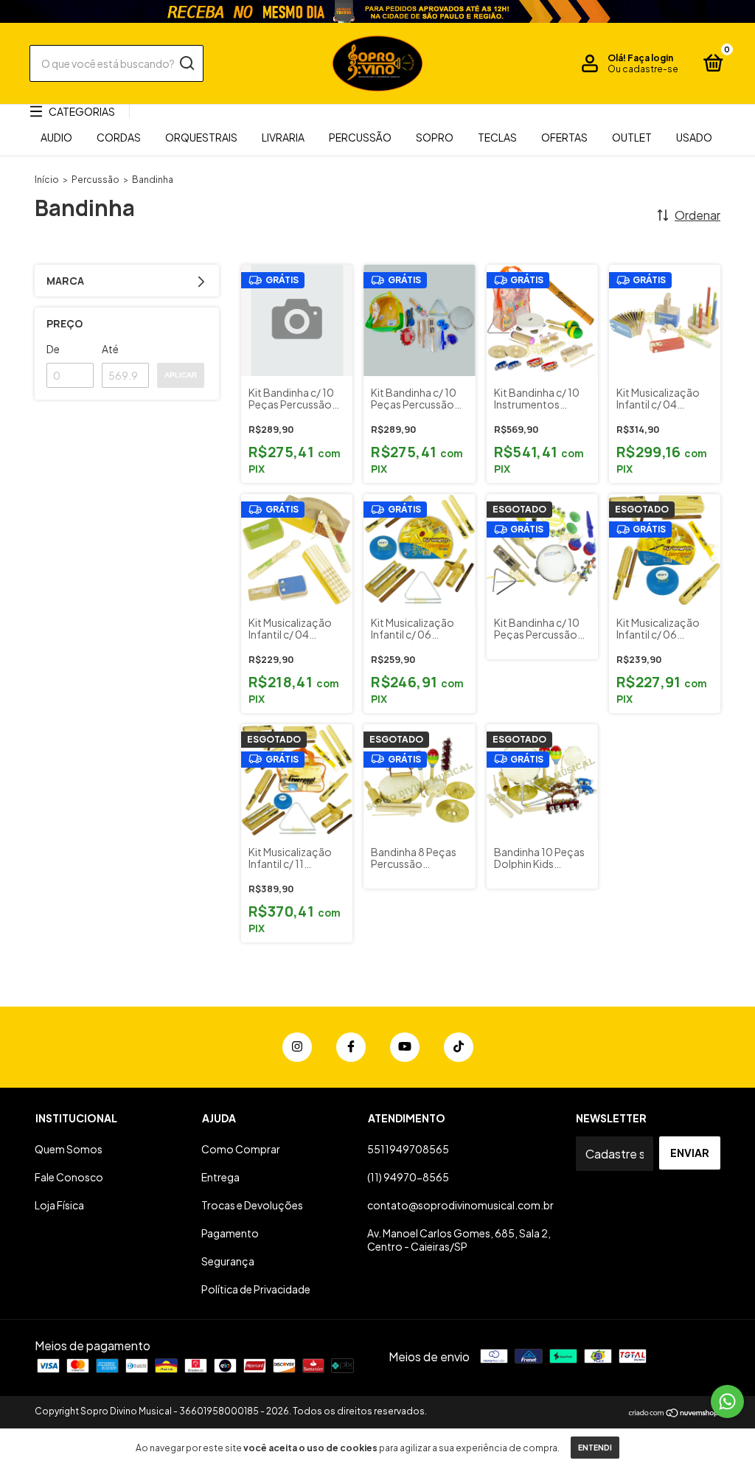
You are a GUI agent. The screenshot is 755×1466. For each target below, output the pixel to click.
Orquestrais (201, 137)
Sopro (434, 137)
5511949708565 (408, 1149)
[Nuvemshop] (674, 1413)
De (53, 348)
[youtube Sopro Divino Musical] (405, 1047)
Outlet (632, 137)
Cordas (119, 137)
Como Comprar (240, 1149)
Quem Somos (68, 1149)
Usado (694, 137)
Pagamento (230, 1233)
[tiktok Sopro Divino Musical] (458, 1047)
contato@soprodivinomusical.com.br (460, 1205)
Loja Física (59, 1205)
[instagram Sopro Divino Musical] (297, 1047)
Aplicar (180, 375)
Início (47, 179)
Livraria (283, 137)
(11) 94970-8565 (408, 1177)
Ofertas (564, 137)
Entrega (220, 1177)
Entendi (595, 1447)
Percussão (360, 137)
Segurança (227, 1261)
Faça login (650, 57)
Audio (56, 137)
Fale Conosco (69, 1177)
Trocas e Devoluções (252, 1205)
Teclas (497, 137)
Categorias (82, 111)
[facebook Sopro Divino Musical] (351, 1047)
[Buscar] (186, 63)
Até (110, 348)
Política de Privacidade (255, 1289)
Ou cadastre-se (643, 68)
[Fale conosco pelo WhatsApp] (727, 1401)
